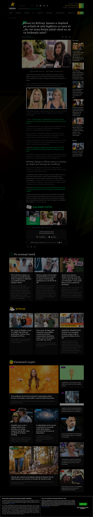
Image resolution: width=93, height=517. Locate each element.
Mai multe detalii (12, 503)
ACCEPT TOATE (83, 504)
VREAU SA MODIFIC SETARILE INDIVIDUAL (82, 508)
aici (9, 510)
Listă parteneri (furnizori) (46, 506)
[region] (46, 507)
